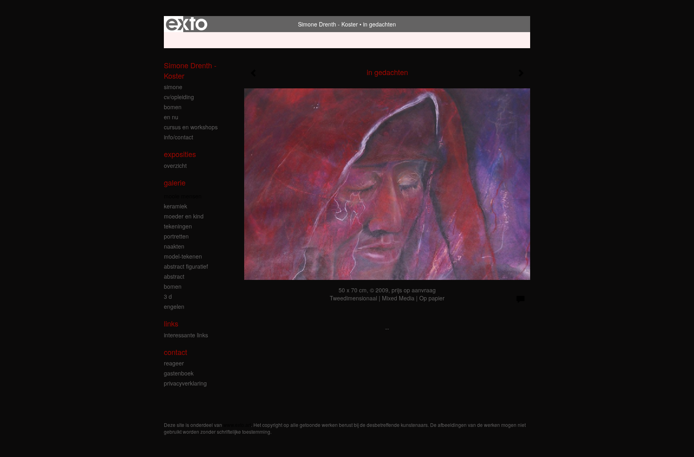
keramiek (175, 206)
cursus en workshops (191, 127)
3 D (168, 296)
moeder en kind (184, 216)
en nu (171, 117)
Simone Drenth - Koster (328, 24)
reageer (174, 363)
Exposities (180, 154)
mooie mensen (183, 196)
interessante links (186, 335)
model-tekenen (183, 256)
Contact (175, 352)
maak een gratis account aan (244, 40)
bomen (173, 107)
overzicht (175, 165)
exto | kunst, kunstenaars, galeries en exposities (186, 24)
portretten (176, 236)
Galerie (175, 182)
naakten (174, 246)
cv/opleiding (179, 97)
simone (173, 87)
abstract (174, 276)
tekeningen (178, 226)
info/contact (178, 137)
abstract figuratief (186, 266)
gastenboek (179, 373)
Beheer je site (181, 40)
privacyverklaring (185, 383)
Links (171, 323)
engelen (174, 306)
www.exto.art (237, 424)
